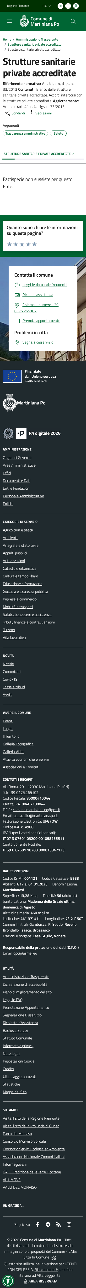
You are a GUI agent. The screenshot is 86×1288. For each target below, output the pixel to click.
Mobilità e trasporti (18, 607)
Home (7, 39)
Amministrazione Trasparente (37, 39)
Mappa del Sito (15, 1092)
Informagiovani (15, 1164)
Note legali (11, 1053)
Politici (8, 503)
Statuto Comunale (17, 1038)
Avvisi (7, 694)
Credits (8, 1069)
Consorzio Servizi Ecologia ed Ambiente (34, 1149)
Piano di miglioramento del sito (27, 992)
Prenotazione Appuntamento (26, 1007)
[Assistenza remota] (53, 1257)
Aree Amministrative (19, 465)
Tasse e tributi (14, 687)
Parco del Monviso (17, 1133)
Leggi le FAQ (13, 1000)
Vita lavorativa (14, 637)
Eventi (8, 721)
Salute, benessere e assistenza (27, 614)
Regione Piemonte (18, 6)
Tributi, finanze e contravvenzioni (29, 622)
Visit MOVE (12, 1179)
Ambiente (10, 537)
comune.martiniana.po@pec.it (36, 810)
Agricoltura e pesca (18, 530)
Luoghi (8, 728)
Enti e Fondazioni (16, 488)
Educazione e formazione (22, 584)
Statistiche (11, 1084)
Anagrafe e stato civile (20, 545)
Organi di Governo (17, 457)
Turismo (9, 630)
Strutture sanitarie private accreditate (34, 44)
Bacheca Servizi (15, 1030)
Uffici (7, 473)
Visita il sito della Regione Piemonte (31, 1118)
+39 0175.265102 (23, 792)
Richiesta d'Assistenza (20, 1023)
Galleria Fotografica (18, 744)
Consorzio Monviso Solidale (24, 1141)
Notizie (8, 664)
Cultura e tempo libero (20, 576)
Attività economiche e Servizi (26, 759)
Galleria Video (13, 751)
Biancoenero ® (46, 1269)
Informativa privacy (18, 1046)
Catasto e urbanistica (19, 568)
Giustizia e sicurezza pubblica (25, 591)
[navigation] (9, 21)
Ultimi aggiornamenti (19, 1076)
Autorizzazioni (14, 561)
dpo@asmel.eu (25, 953)
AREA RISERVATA (43, 1281)
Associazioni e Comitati (21, 767)
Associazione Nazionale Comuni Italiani (33, 1156)
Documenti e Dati (16, 480)
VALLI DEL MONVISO (20, 1187)
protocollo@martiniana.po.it (35, 815)
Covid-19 (10, 679)
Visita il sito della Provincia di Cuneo (31, 1126)
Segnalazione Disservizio (22, 1015)
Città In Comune (36, 1257)
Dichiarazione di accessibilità (25, 984)
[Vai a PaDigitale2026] (32, 433)
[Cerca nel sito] (73, 21)
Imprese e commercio (20, 599)
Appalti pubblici (15, 553)
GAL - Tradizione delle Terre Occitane (32, 1172)
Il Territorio (11, 736)
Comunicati (12, 671)
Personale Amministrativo (23, 496)
